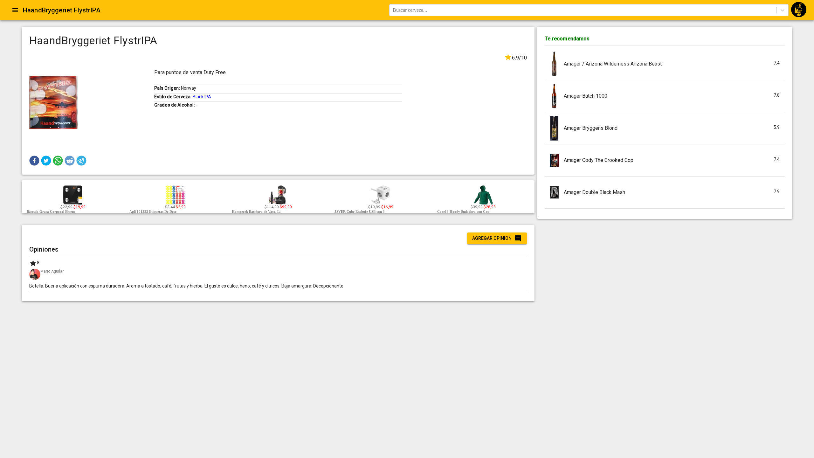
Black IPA (202, 96)
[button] (34, 161)
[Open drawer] (15, 10)
